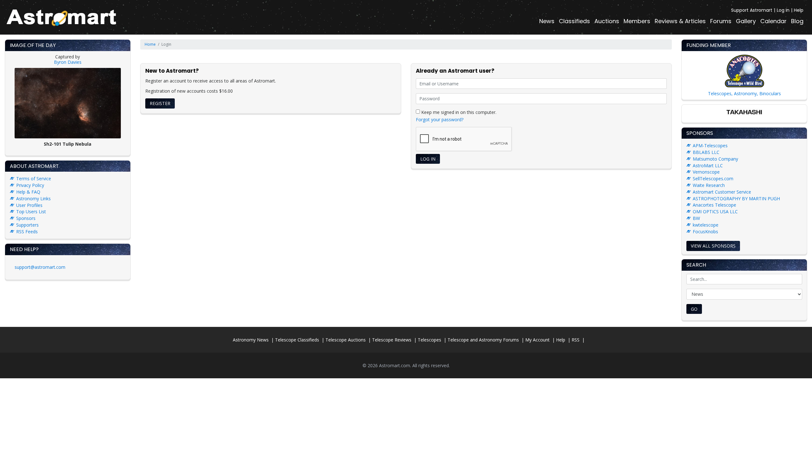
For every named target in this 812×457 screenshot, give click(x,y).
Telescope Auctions (345, 340)
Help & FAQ (28, 192)
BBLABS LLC (706, 152)
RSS (576, 340)
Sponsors (26, 218)
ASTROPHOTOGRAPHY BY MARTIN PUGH (736, 198)
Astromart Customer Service (722, 192)
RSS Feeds (27, 231)
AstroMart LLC (708, 165)
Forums (720, 21)
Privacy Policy (30, 185)
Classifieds (574, 21)
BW (696, 218)
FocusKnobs (705, 231)
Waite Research (709, 185)
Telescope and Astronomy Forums (483, 340)
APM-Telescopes (710, 145)
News (546, 21)
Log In (783, 10)
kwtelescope (705, 225)
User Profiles (29, 205)
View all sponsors (713, 246)
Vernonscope (706, 172)
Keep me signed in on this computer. (458, 112)
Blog (797, 21)
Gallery (746, 21)
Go (694, 309)
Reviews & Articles (680, 21)
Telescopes (429, 340)
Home (150, 44)
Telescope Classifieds (297, 340)
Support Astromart (751, 10)
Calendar (773, 21)
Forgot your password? (439, 119)
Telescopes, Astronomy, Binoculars (744, 93)
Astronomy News (251, 340)
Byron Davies (68, 62)
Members (637, 21)
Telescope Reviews (391, 340)
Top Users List (31, 212)
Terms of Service (33, 179)
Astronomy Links (33, 198)
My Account (537, 340)
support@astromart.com (40, 267)
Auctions (606, 21)
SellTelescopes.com (713, 179)
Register (160, 103)
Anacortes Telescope (714, 205)
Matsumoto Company (715, 159)
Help (798, 10)
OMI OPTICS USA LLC (715, 212)
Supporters (27, 225)
